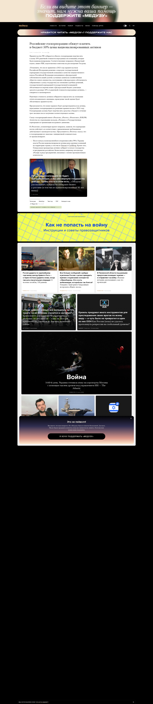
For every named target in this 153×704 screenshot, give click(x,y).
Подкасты (79, 25)
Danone (64, 146)
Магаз (87, 25)
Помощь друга (97, 25)
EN (133, 25)
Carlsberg (72, 146)
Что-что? (41, 204)
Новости (53, 25)
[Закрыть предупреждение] (133, 702)
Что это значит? (42, 702)
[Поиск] (130, 26)
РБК (48, 52)
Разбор (70, 25)
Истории (62, 25)
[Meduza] (23, 26)
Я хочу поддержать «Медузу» (77, 436)
